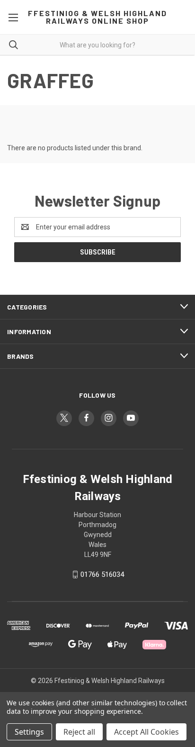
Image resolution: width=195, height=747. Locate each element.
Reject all (79, 732)
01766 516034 (102, 574)
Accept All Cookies (146, 732)
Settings (29, 732)
